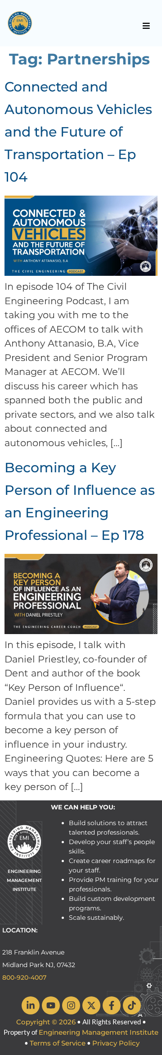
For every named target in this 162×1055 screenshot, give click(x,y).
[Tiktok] (132, 1005)
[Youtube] (51, 1005)
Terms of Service (58, 1043)
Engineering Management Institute (98, 1032)
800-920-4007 (24, 977)
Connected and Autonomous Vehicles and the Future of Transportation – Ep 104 (78, 131)
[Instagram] (71, 1005)
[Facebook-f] (112, 1005)
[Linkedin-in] (31, 1005)
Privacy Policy (116, 1043)
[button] (146, 26)
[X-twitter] (91, 1005)
